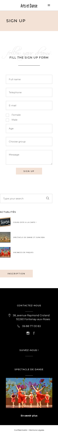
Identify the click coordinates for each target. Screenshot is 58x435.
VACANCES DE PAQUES (23, 252)
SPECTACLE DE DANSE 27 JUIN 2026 (29, 237)
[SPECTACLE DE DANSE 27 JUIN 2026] (5, 237)
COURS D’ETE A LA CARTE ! (24, 222)
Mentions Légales (36, 430)
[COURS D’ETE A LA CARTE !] (5, 222)
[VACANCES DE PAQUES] (5, 252)
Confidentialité (20, 430)
